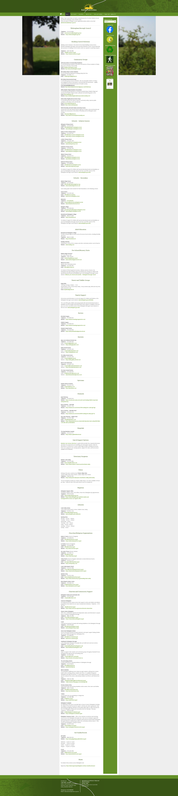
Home (63, 14)
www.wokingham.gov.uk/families (86, 300)
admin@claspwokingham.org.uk (71, 626)
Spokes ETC (113, 14)
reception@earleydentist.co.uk (71, 350)
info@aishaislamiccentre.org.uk (71, 584)
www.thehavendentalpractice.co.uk (74, 374)
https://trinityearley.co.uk (71, 563)
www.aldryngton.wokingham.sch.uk (74, 128)
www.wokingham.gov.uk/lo (85, 172)
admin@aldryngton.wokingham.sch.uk (73, 127)
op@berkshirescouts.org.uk (70, 752)
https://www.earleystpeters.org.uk (73, 541)
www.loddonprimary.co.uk (72, 143)
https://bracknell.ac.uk (71, 217)
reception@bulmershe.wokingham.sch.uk (73, 202)
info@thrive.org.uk (68, 698)
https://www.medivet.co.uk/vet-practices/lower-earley (78, 464)
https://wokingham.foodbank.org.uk (74, 713)
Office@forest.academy (69, 194)
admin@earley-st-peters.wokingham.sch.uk (74, 134)
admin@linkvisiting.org (69, 665)
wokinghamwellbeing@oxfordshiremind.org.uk (75, 680)
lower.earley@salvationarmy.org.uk (72, 577)
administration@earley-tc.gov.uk (68, 22)
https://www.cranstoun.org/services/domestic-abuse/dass (79, 608)
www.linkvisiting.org (70, 667)
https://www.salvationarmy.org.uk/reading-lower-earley (78, 578)
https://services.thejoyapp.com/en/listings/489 (76, 682)
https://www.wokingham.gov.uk (73, 34)
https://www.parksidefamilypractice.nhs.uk (75, 331)
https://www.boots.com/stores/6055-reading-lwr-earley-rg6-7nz (80, 413)
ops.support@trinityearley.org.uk (71, 562)
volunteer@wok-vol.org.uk (70, 725)
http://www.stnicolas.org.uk (72, 548)
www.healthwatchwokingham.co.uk (74, 647)
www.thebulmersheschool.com (73, 203)
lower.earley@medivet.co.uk (70, 462)
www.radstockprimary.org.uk (72, 166)
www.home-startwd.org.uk (72, 638)
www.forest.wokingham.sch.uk (72, 196)
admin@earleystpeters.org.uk (71, 539)
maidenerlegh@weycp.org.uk (71, 258)
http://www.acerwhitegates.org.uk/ (73, 68)
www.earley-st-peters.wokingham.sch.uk (75, 136)
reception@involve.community (71, 656)
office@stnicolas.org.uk (69, 547)
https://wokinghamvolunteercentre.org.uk (75, 727)
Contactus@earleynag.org (70, 103)
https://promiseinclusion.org (72, 691)
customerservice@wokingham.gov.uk (72, 33)
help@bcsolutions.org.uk (70, 52)
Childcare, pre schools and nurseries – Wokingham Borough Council (80, 274)
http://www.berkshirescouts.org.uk (73, 754)
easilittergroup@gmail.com (70, 76)
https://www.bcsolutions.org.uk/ (73, 54)
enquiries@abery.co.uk (69, 386)
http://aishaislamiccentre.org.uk (73, 586)
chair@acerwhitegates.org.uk (70, 67)
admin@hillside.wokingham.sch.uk (72, 157)
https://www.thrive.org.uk (71, 700)
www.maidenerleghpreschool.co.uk (74, 259)
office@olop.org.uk (68, 554)
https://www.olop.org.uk (71, 556)
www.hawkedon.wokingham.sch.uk (73, 151)
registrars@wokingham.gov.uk (71, 495)
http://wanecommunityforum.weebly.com (75, 115)
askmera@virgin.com (68, 94)
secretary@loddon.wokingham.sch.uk (72, 142)
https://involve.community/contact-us (74, 658)
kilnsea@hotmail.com (69, 267)
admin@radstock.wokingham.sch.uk (72, 164)
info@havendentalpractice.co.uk (71, 373)
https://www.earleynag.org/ (71, 105)
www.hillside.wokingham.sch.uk (73, 158)
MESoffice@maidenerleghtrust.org (72, 184)
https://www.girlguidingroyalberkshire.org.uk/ (76, 739)
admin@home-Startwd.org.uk (71, 637)
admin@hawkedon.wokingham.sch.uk (72, 149)
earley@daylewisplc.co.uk (70, 419)
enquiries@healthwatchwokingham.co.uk (73, 646)
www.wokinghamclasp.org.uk (72, 628)
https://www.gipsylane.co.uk (72, 344)
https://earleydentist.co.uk (72, 352)
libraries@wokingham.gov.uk (70, 512)
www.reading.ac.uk (70, 244)
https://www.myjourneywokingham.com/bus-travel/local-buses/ (80, 765)
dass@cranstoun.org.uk (70, 607)
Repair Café (107, 14)
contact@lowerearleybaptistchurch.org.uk (73, 569)
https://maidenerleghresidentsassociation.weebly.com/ (77, 95)
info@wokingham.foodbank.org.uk (72, 712)
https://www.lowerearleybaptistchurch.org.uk (76, 571)
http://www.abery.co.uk (71, 388)
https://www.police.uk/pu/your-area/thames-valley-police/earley (80, 477)
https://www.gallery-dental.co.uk (73, 359)
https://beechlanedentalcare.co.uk (73, 367)
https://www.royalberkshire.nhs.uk (73, 434)
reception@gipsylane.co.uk (70, 343)
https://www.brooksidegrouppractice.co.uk (75, 319)
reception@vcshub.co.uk (70, 597)
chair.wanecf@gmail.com (70, 114)
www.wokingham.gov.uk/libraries (73, 514)
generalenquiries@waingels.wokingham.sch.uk (74, 209)
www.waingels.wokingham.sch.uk (73, 211)
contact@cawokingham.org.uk (71, 617)
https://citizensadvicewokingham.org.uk (75, 619)
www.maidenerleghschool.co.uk (73, 185)
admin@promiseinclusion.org (71, 689)
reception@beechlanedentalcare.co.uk (73, 365)
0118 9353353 (70, 200)
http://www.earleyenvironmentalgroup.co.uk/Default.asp (78, 87)
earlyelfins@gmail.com (69, 289)
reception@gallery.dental (70, 358)
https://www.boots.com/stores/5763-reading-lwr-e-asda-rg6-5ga (80, 407)
